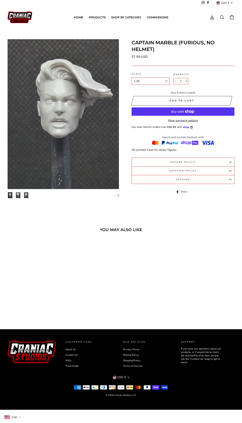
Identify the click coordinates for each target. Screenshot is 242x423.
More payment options (183, 120)
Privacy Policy (131, 349)
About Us (70, 349)
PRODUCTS (97, 17)
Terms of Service (132, 366)
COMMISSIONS (157, 17)
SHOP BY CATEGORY (126, 17)
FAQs (68, 360)
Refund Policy (183, 162)
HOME (78, 17)
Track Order (72, 366)
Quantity (181, 74)
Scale (137, 74)
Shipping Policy (183, 170)
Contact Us (71, 355)
